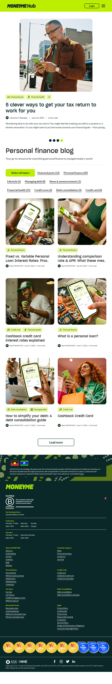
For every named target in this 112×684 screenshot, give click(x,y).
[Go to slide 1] (50, 140)
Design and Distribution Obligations (70, 626)
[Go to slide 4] (61, 140)
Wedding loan (11, 581)
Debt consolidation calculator (68, 595)
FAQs (59, 551)
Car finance (10, 595)
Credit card (61, 573)
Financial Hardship (64, 554)
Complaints (61, 620)
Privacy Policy (62, 608)
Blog (7, 562)
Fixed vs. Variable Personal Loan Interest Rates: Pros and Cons (27, 260)
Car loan (9, 592)
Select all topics (20, 172)
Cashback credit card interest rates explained (25, 338)
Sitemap (9, 565)
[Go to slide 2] (54, 140)
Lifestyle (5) (14, 181)
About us (9, 551)
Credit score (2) (43, 190)
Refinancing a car (12, 601)
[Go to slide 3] (58, 140)
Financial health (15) (18, 190)
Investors (9, 559)
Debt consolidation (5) (69, 190)
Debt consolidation (64, 592)
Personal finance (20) (76, 172)
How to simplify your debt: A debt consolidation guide (29, 418)
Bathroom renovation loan (16, 614)
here (82, 474)
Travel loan (10, 584)
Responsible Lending (65, 617)
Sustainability (11, 554)
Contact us (61, 556)
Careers (9, 556)
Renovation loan (12, 608)
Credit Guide (62, 611)
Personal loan (11, 573)
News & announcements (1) (65, 181)
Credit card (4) (94, 190)
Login (92, 5)
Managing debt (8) (35, 181)
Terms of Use (62, 614)
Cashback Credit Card (75, 416)
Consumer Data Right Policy (67, 628)
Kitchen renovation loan (15, 617)
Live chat (60, 559)
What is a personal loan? (78, 336)
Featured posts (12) (48, 172)
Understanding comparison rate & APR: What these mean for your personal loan (82, 260)
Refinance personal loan (15, 576)
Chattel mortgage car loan (15, 598)
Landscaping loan (12, 611)
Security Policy (62, 623)
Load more (56, 442)
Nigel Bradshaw (9, 118)
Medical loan (10, 579)
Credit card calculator (65, 579)
